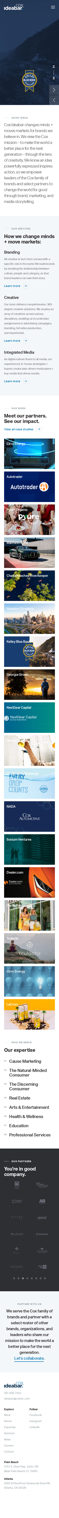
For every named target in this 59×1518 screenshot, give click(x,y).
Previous (54, 100)
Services (9, 1433)
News (7, 1439)
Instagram (36, 1421)
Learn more (12, 286)
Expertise (10, 1427)
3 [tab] (23, 1278)
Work (7, 1415)
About (8, 1421)
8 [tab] (45, 1278)
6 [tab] (36, 1278)
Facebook (36, 1415)
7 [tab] (41, 1278)
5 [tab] (32, 1278)
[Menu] (53, 7)
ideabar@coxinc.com (17, 1398)
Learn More (12, 96)
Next (54, 90)
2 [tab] (19, 1278)
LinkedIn (35, 1427)
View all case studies (19, 429)
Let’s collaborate (29, 1358)
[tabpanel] (29, 1226)
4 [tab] (27, 1278)
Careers (9, 1445)
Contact (9, 1451)
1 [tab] (14, 1278)
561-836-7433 (12, 1393)
